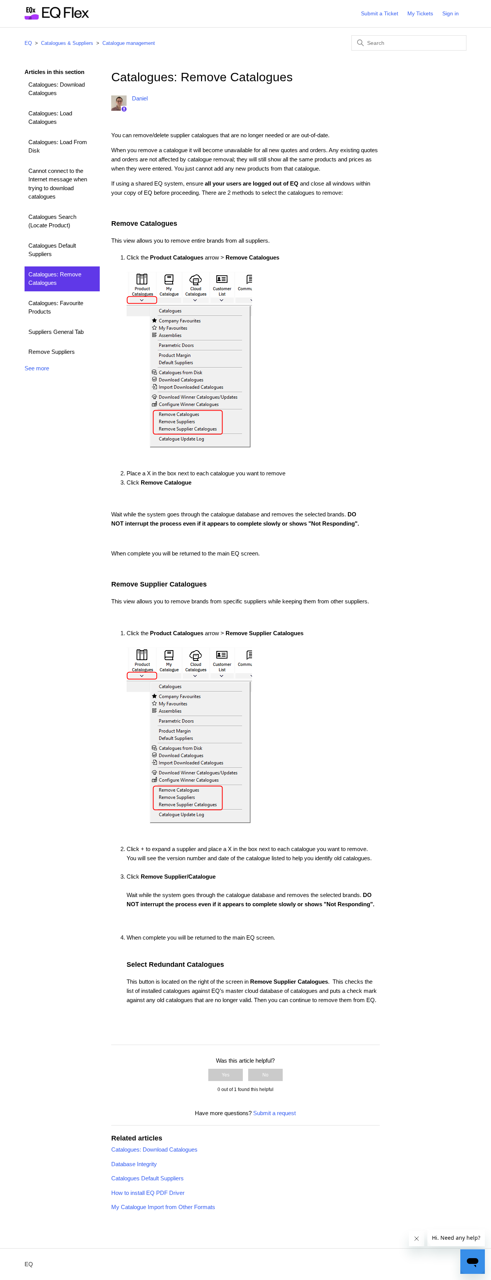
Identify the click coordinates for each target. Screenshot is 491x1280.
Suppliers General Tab (56, 332)
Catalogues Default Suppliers (52, 250)
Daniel (140, 98)
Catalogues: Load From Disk (57, 146)
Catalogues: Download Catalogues (56, 89)
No (265, 1075)
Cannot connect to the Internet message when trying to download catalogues (57, 184)
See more (37, 368)
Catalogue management (128, 43)
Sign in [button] (450, 13)
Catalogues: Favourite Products (55, 307)
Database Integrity (134, 1164)
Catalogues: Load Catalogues (50, 117)
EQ (28, 43)
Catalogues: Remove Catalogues (54, 278)
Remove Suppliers (51, 351)
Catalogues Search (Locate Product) (52, 221)
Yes (225, 1075)
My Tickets (420, 13)
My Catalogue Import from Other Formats (163, 1207)
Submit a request (274, 1113)
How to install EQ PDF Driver (148, 1193)
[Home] (57, 17)
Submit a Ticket (379, 13)
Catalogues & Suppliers (67, 43)
